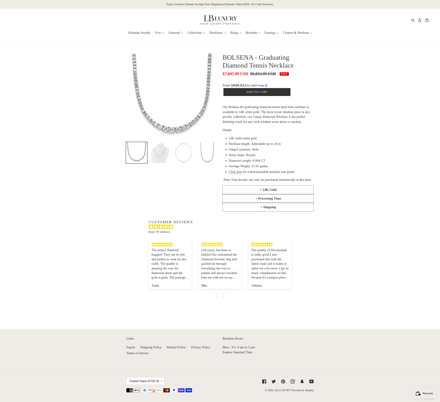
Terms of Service (137, 353)
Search (130, 347)
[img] (221, 226)
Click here (235, 172)
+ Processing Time (268, 198)
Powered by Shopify (302, 390)
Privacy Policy (200, 347)
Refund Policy (176, 347)
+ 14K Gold (268, 189)
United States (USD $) (144, 381)
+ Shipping (268, 207)
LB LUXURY (282, 390)
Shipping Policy (151, 347)
